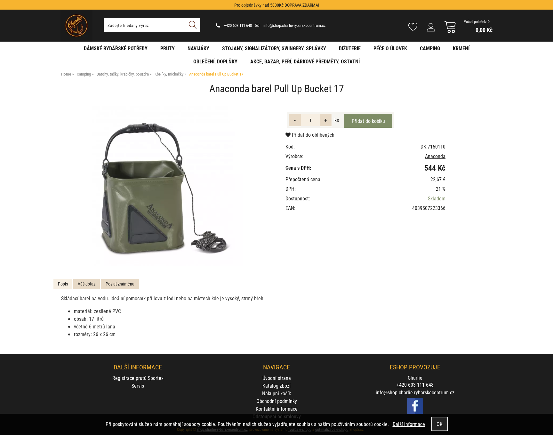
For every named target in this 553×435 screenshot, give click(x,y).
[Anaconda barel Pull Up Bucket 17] (163, 186)
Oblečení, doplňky (215, 61)
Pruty (167, 48)
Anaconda (435, 156)
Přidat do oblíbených (312, 134)
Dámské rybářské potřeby (116, 48)
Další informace (409, 424)
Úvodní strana (276, 378)
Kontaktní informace (277, 408)
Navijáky (198, 48)
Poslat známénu (120, 284)
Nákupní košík (276, 393)
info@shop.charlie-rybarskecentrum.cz (294, 25)
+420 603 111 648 (237, 25)
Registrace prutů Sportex (138, 378)
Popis (63, 284)
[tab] (62, 284)
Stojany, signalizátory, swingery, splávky (274, 48)
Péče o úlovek (390, 48)
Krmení (461, 48)
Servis (138, 385)
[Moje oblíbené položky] (412, 27)
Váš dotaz (86, 284)
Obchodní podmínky (276, 401)
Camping (430, 48)
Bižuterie (350, 48)
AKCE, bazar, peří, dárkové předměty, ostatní (305, 61)
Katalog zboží (276, 385)
